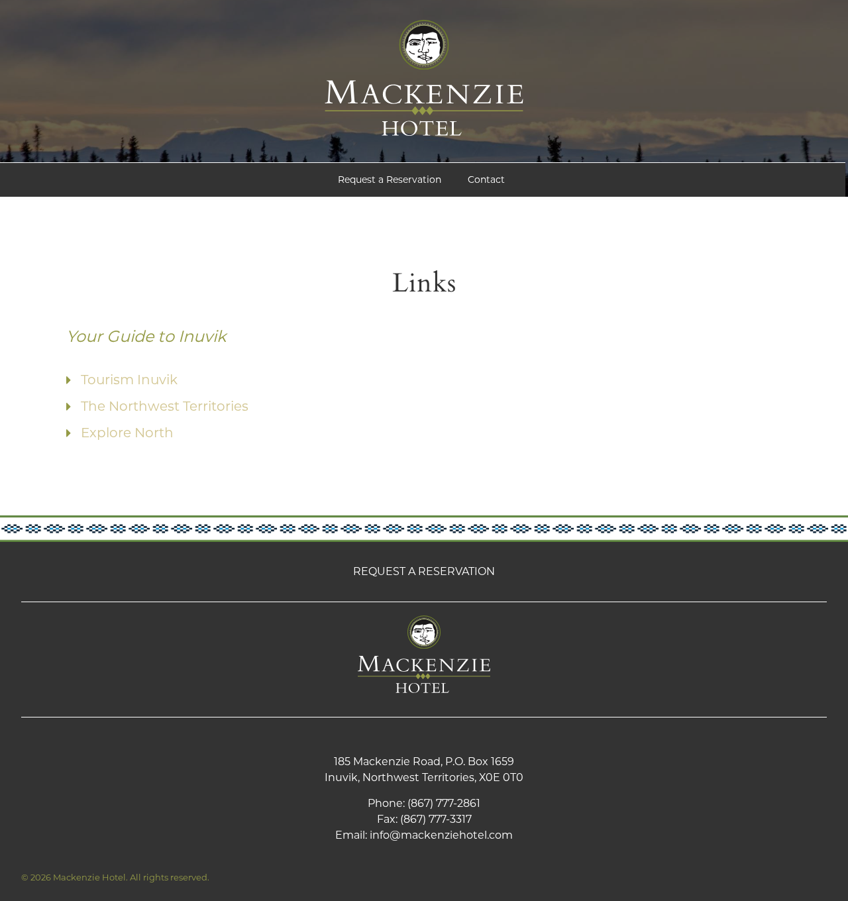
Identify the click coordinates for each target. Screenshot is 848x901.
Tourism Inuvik (129, 380)
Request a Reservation (389, 180)
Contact (486, 180)
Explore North (127, 433)
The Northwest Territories (164, 406)
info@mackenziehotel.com (441, 835)
